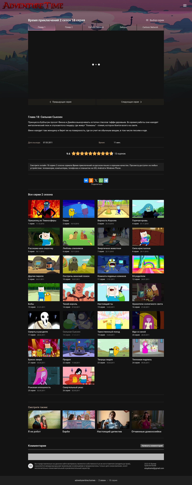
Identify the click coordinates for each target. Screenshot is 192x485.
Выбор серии (157, 20)
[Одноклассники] (91, 180)
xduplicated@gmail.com (154, 468)
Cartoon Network (96, 27)
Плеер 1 (41, 27)
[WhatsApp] (101, 180)
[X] (96, 180)
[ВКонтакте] (86, 180)
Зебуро (123, 27)
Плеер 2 (69, 27)
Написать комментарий (152, 446)
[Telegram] (106, 180)
